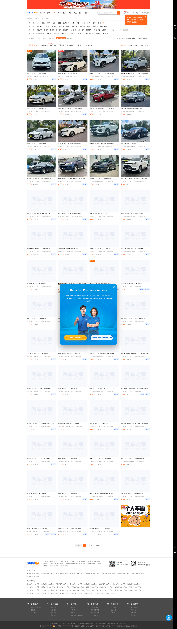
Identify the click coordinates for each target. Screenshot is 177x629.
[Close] (114, 287)
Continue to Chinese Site (101, 338)
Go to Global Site (75, 338)
